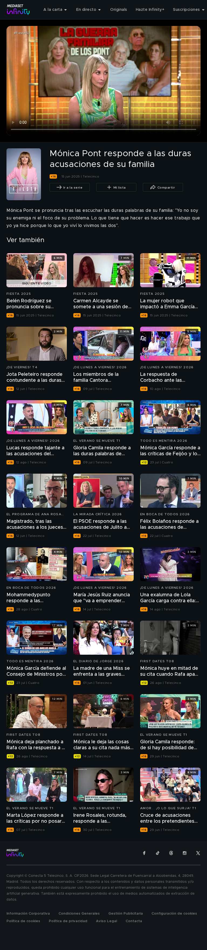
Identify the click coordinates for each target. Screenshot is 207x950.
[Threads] (171, 853)
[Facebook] (144, 853)
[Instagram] (184, 853)
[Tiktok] (157, 853)
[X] (198, 853)
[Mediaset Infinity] (18, 9)
